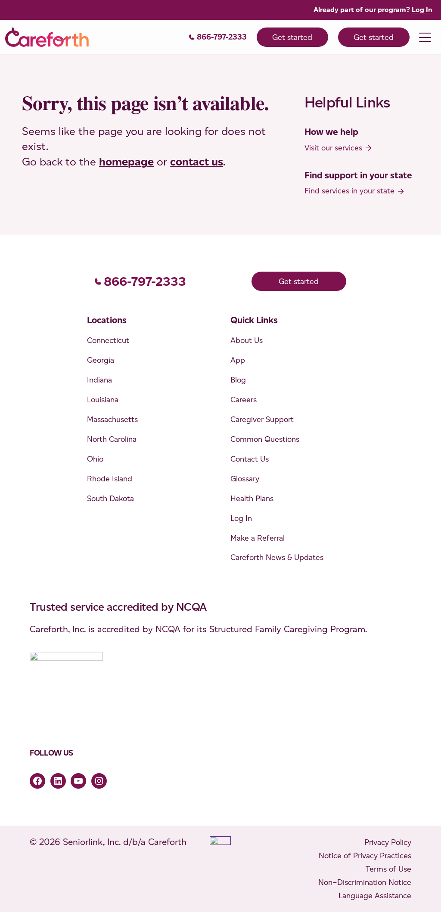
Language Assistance (375, 895)
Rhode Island (109, 478)
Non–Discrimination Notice (364, 882)
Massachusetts (112, 419)
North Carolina (112, 439)
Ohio (95, 458)
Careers (243, 399)
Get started (292, 37)
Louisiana (102, 399)
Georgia (100, 359)
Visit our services (333, 147)
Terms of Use (388, 868)
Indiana (99, 379)
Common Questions (264, 439)
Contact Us (249, 458)
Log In (422, 10)
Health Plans (251, 498)
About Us (246, 340)
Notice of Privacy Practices (365, 855)
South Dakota (110, 498)
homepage (126, 161)
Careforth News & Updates (276, 557)
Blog (238, 379)
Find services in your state (349, 190)
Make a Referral (257, 537)
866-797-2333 (222, 36)
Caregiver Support (262, 419)
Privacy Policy (387, 842)
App (237, 359)
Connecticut (108, 340)
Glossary (244, 478)
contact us (196, 161)
